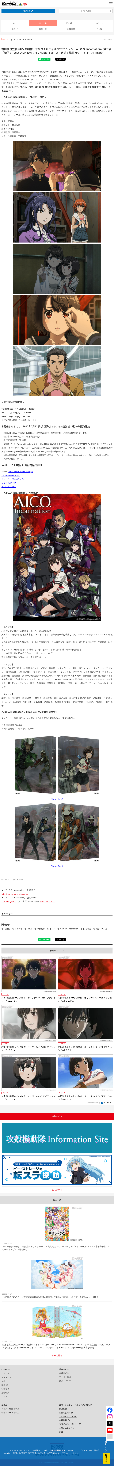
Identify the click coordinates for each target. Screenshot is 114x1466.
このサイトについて (68, 1416)
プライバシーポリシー (69, 1424)
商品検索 (27, 11)
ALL (15, 23)
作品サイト (64, 1373)
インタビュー (71, 23)
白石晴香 (87, 929)
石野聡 (7, 929)
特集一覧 (43, 29)
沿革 (61, 1432)
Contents (5, 1369)
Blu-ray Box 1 (57, 799)
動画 (13, 29)
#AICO (43, 901)
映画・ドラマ (65, 1381)
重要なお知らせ (66, 1413)
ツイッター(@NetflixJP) (12, 479)
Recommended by (94, 1103)
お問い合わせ (65, 1428)
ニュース (43, 23)
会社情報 (63, 1420)
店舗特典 (71, 29)
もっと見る (57, 1190)
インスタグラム (8, 486)
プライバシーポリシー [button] (71, 1453)
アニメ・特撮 (65, 1377)
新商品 (4, 1405)
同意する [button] (106, 1458)
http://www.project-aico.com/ (14, 894)
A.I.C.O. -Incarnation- (69, 929)
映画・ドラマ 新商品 (10, 1413)
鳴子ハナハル (101, 929)
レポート (99, 23)
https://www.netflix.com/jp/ (20, 471)
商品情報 (63, 1409)
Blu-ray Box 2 (57, 866)
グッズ (99, 29)
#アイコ (51, 901)
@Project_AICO (8, 901)
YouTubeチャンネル (10, 475)
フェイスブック (8, 483)
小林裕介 (41, 929)
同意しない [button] (106, 1446)
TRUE (29, 929)
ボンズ (52, 929)
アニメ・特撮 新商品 (10, 1409)
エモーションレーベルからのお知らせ (75, 1405)
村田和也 (18, 929)
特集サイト (6, 1389)
